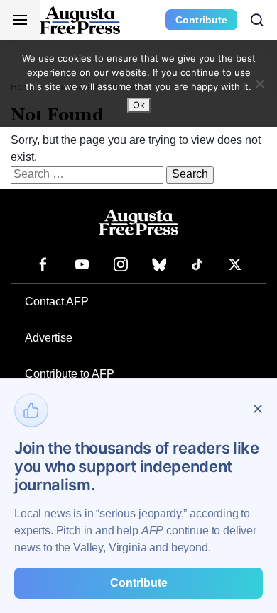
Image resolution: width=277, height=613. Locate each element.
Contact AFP (57, 302)
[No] (259, 84)
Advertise (48, 338)
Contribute (201, 20)
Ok (139, 105)
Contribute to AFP (69, 374)
